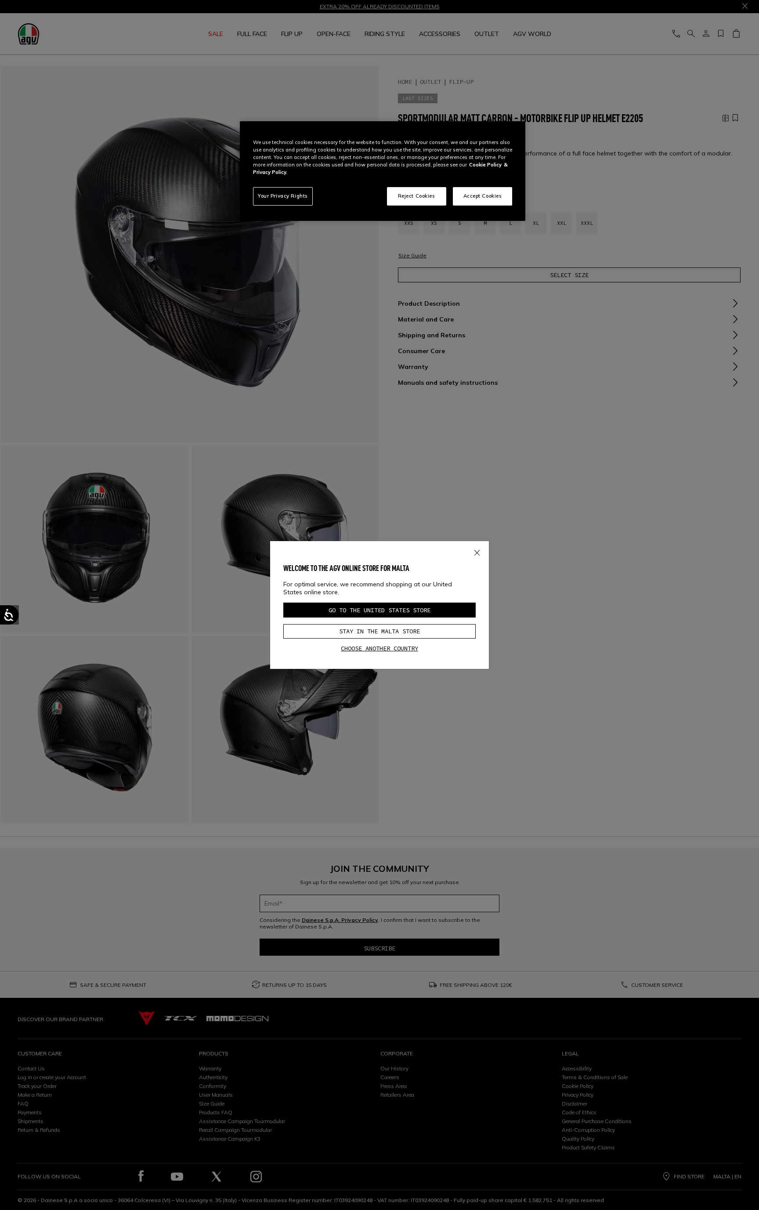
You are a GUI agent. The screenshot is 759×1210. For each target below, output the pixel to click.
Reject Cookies (416, 196)
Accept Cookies (482, 196)
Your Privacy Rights (283, 196)
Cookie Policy (485, 165)
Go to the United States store (379, 610)
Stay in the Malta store (379, 631)
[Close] (477, 551)
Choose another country (379, 648)
